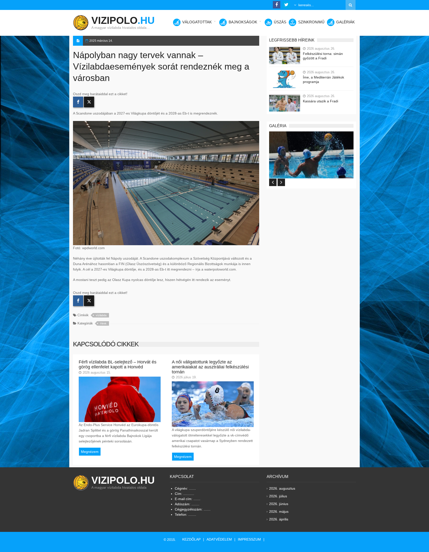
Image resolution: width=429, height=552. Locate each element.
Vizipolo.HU (123, 480)
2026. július (278, 496)
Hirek (103, 323)
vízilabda (101, 315)
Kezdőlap (191, 539)
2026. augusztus (282, 488)
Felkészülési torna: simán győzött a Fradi (323, 56)
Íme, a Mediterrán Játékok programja (323, 79)
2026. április (278, 519)
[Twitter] (89, 102)
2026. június (278, 504)
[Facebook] (78, 102)
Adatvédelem (219, 539)
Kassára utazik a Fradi (320, 101)
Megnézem (90, 452)
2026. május (278, 511)
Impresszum (249, 539)
